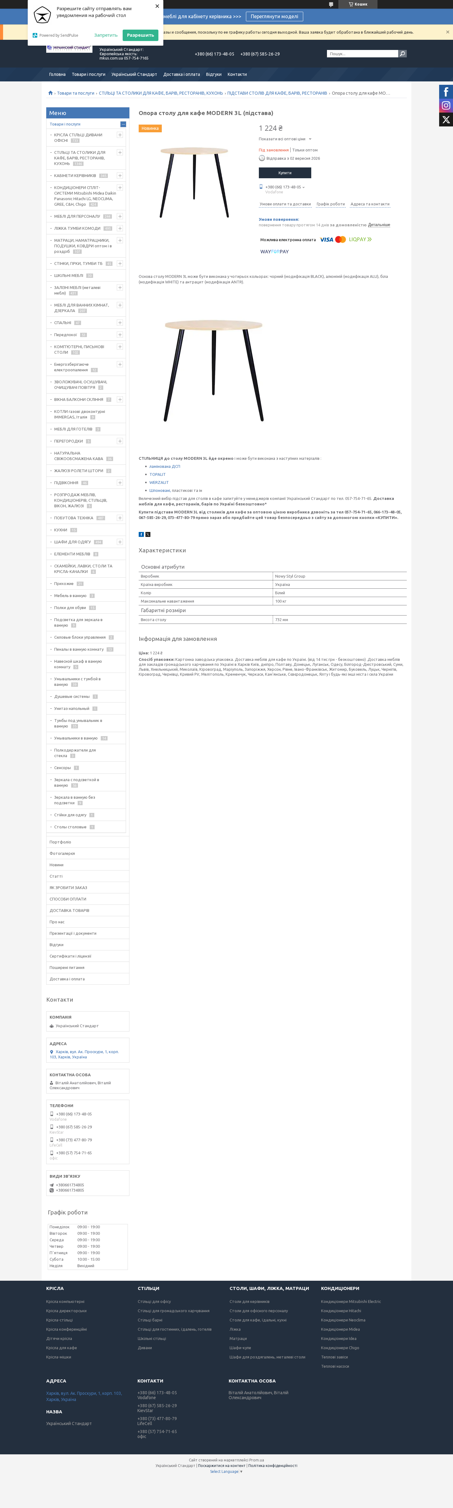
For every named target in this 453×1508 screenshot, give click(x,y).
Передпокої (65, 334)
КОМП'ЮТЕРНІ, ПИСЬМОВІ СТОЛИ (79, 349)
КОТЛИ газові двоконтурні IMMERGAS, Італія (79, 414)
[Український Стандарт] (69, 53)
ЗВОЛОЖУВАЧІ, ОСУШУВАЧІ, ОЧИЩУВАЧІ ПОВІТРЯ (80, 384)
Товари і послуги (88, 74)
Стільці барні (150, 1320)
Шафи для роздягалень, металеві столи (267, 1357)
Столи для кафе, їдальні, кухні (258, 1320)
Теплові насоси (335, 1366)
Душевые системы (72, 696)
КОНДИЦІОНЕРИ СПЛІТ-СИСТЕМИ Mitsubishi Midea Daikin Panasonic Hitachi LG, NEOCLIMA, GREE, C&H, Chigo (85, 195)
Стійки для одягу (70, 815)
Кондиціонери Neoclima (343, 1320)
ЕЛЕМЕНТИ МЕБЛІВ (72, 554)
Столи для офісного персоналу (259, 1310)
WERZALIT (159, 482)
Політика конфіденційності (272, 1466)
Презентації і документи (73, 933)
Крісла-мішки (58, 1357)
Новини (56, 865)
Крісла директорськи (66, 1310)
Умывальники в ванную (76, 738)
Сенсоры (62, 767)
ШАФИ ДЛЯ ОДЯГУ (72, 542)
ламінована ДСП (164, 466)
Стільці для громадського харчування (174, 1310)
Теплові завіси (334, 1357)
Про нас (57, 922)
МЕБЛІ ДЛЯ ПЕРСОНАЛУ (77, 216)
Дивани (145, 1347)
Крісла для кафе (61, 1347)
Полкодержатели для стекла (75, 753)
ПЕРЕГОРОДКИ (68, 441)
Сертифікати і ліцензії (71, 956)
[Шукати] (402, 53)
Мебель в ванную (70, 595)
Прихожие (64, 583)
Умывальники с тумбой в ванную (77, 681)
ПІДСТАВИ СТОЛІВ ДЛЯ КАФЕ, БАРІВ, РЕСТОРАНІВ (277, 93)
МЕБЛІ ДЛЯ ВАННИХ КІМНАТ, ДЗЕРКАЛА (81, 308)
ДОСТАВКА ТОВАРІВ (69, 910)
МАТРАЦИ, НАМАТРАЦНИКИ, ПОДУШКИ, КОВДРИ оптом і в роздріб (83, 245)
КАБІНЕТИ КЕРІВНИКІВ (75, 175)
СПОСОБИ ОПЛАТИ (68, 899)
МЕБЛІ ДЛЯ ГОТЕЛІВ (73, 429)
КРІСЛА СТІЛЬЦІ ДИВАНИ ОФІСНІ (78, 137)
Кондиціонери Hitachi (341, 1310)
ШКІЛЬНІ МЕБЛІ (68, 275)
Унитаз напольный (71, 708)
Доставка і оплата (181, 74)
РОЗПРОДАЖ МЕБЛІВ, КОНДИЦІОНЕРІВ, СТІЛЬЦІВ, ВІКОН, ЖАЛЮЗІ (80, 500)
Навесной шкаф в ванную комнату (78, 664)
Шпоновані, (160, 490)
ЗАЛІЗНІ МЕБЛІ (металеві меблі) (77, 290)
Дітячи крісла (59, 1338)
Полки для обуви (70, 607)
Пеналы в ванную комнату (79, 649)
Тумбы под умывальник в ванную (78, 723)
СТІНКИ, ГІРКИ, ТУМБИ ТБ (78, 263)
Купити (285, 173)
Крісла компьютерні (65, 1301)
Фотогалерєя (62, 853)
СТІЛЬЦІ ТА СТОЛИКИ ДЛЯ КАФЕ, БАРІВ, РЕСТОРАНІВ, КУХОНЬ (161, 93)
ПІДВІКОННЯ (66, 482)
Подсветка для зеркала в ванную (78, 622)
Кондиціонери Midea (340, 1329)
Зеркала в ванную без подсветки (74, 800)
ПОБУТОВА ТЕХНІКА (73, 518)
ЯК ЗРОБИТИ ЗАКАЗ (68, 887)
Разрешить (140, 35)
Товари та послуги (75, 93)
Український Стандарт (134, 74)
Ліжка (235, 1329)
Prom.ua (256, 1460)
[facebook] (141, 535)
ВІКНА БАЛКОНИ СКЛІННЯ (78, 399)
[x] (147, 535)
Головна (57, 74)
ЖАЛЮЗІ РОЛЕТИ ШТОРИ (78, 470)
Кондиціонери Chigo (340, 1347)
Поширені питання (67, 967)
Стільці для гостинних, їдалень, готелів (175, 1329)
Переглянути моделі (274, 16)
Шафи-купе (240, 1347)
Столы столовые (70, 827)
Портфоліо (60, 842)
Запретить (106, 35)
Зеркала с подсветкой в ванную (76, 782)
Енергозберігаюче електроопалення (71, 367)
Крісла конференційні (66, 1329)
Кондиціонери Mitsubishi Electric (351, 1301)
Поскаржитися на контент (222, 1466)
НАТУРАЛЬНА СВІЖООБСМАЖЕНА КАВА (78, 456)
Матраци (238, 1338)
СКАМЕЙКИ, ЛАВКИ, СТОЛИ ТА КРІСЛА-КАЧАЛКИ (83, 569)
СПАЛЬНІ (62, 322)
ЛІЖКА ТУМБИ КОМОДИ (77, 228)
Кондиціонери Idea (339, 1338)
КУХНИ (60, 530)
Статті (56, 876)
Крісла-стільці (59, 1320)
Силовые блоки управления (80, 637)
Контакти (237, 74)
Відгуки (214, 74)
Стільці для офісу (154, 1301)
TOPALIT (157, 474)
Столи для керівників (250, 1301)
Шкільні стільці (152, 1338)
